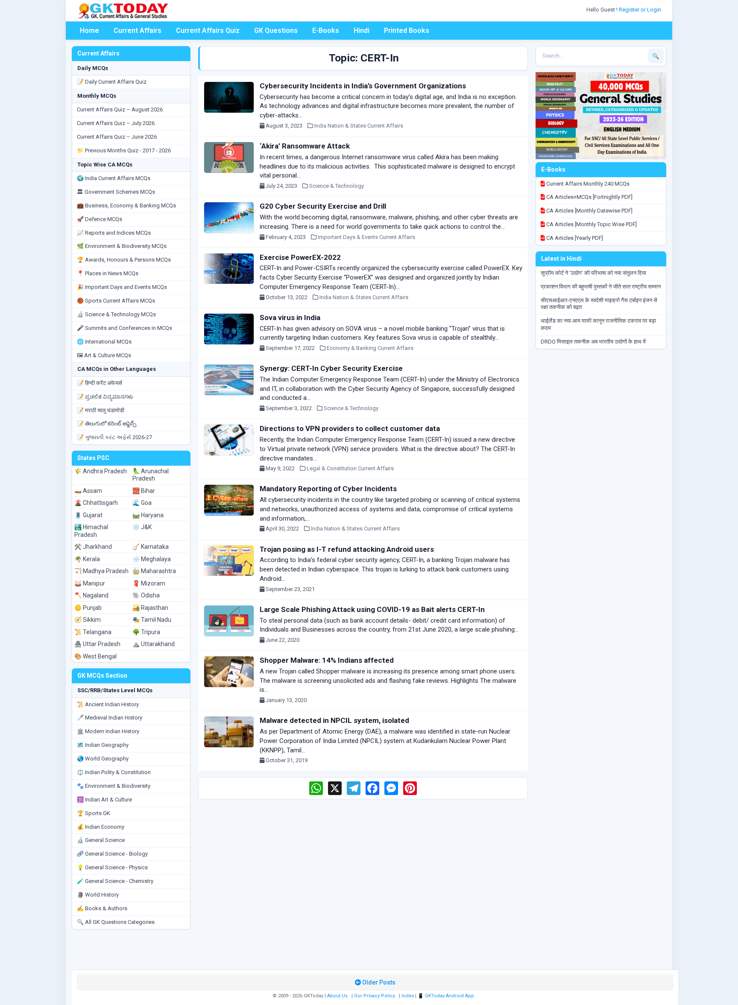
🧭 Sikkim (87, 619)
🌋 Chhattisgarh (96, 502)
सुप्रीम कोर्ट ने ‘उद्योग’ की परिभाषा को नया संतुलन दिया (593, 273)
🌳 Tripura (146, 632)
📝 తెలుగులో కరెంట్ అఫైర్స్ (106, 423)
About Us (337, 996)
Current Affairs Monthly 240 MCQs (587, 184)
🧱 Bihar (143, 490)
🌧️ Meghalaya (151, 559)
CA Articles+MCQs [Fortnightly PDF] (589, 197)
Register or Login (640, 9)
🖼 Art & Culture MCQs (104, 355)
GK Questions (276, 30)
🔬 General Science (101, 840)
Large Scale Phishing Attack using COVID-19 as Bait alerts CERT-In (372, 609)
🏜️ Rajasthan (150, 607)
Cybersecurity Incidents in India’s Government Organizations (363, 86)
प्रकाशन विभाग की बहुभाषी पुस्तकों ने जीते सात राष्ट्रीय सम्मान (601, 286)
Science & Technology (336, 186)
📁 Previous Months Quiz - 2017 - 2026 (124, 150)
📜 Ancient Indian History (108, 704)
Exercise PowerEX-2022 (300, 257)
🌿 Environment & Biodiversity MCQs (122, 246)
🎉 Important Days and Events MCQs (122, 287)
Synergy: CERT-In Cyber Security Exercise (331, 368)
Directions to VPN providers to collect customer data (350, 428)
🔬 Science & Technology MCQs (116, 314)
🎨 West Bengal (95, 656)
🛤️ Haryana (148, 515)
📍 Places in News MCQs (107, 273)
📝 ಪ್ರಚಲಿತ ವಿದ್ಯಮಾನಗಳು (105, 396)
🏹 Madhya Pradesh (101, 571)
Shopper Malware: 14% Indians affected (327, 660)
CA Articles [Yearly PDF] (574, 238)
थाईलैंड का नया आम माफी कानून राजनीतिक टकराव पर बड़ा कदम (598, 324)
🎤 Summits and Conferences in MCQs (124, 328)
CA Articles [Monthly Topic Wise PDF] (591, 224)
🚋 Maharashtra (154, 571)
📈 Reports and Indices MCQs (114, 233)
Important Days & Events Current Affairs (366, 237)
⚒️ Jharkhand (93, 546)
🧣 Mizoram (148, 583)
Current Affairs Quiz (208, 30)
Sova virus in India (290, 317)
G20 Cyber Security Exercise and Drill (323, 206)
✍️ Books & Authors (102, 908)
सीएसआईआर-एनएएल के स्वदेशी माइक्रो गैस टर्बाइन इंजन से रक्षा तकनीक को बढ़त (599, 304)
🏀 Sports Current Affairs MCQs (116, 300)
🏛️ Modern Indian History (108, 731)
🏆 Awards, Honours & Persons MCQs (124, 259)
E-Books (325, 30)
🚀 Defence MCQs (99, 219)
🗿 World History (98, 894)
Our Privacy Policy (374, 996)
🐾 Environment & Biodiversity (113, 786)
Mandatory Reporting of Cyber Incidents (328, 488)
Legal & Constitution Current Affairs (350, 468)
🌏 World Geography (103, 758)
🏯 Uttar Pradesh (97, 644)
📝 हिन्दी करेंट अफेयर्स (99, 383)
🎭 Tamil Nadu (151, 619)
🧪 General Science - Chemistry (115, 881)
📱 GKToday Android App (446, 996)
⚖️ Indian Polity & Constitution (114, 772)
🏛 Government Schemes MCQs (116, 192)
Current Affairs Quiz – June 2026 (117, 137)
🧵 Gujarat (88, 515)
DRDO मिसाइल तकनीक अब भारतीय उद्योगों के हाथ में (593, 341)
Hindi (361, 30)
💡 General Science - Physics (112, 867)
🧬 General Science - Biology (112, 854)
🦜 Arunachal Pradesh (150, 475)
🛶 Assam (88, 490)
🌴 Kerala (87, 559)
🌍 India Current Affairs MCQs (113, 178)
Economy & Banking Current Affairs (370, 348)
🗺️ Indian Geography (103, 745)
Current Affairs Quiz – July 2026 (116, 123)
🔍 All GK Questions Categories (116, 922)
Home (89, 30)
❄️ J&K (142, 527)
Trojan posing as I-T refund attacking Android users (347, 549)
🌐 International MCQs (104, 341)
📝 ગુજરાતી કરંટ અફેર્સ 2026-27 (114, 437)
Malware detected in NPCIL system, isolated (334, 720)
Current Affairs (137, 30)
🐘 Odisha (146, 595)
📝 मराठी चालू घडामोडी (100, 410)
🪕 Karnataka (150, 546)
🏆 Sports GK (93, 813)
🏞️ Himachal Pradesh (91, 531)
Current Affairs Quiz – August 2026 (120, 109)
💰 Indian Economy (100, 827)
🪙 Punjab (88, 607)
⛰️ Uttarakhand (153, 644)
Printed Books (406, 30)
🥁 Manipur (89, 583)
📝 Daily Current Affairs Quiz (111, 82)
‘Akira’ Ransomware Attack (305, 146)
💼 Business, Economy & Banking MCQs (126, 205)
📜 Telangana (92, 632)
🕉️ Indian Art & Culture (104, 799)
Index (407, 996)
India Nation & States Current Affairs (358, 125)
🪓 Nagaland (91, 595)
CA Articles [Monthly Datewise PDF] (589, 210)
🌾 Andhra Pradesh (100, 471)
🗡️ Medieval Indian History (109, 717)
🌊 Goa (142, 502)
